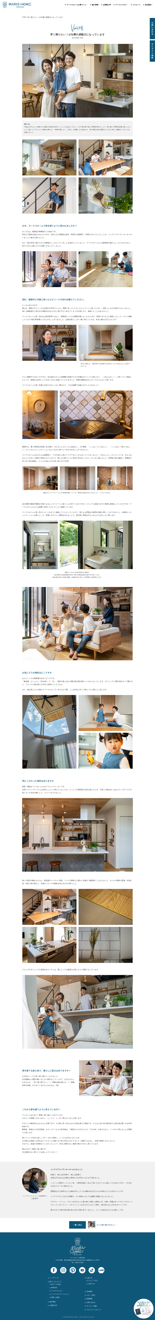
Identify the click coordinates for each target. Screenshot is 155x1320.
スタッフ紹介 (90, 1295)
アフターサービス (56, 1291)
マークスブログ (121, 5)
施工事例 (95, 5)
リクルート (137, 5)
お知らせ (89, 1278)
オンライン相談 (91, 1306)
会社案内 (148, 5)
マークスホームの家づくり (76, 5)
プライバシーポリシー (93, 1310)
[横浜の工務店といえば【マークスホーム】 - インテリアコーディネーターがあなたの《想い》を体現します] (17, 4)
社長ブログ (91, 1284)
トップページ (54, 1278)
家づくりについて (55, 1281)
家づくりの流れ (56, 1284)
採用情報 (89, 1299)
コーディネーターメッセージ (60, 1294)
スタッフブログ (93, 1280)
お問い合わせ (90, 1302)
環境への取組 (55, 1297)
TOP (24, 17)
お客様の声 (107, 5)
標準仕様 (54, 1287)
